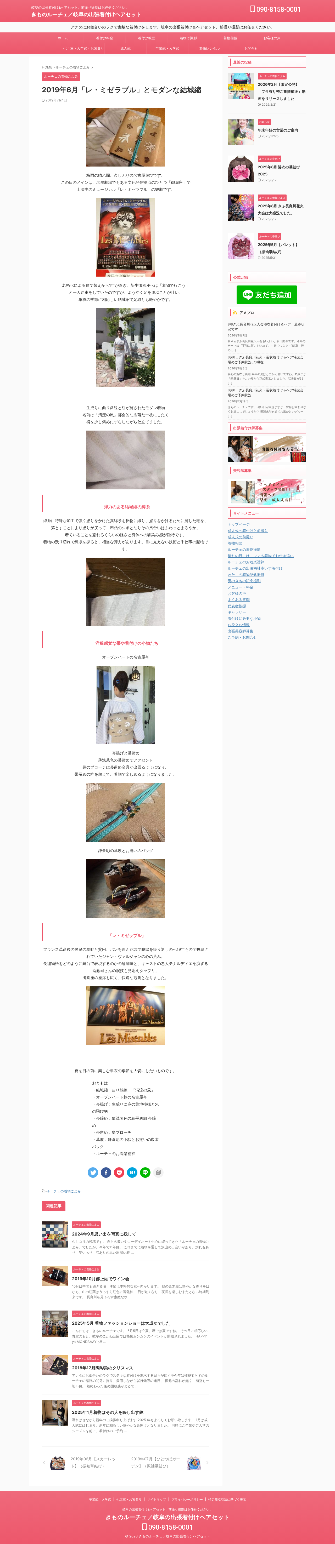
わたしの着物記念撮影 (246, 574)
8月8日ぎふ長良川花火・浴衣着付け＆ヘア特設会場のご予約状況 (265, 392)
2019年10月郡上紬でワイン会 (100, 1278)
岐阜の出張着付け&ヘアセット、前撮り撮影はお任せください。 (167, 1509)
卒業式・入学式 (167, 48)
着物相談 (230, 38)
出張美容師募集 (240, 631)
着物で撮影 (188, 38)
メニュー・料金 (240, 587)
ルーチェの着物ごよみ (64, 1191)
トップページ (239, 524)
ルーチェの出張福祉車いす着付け (255, 568)
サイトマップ (156, 1499)
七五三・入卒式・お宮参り (83, 48)
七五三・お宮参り (129, 1499)
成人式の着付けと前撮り (248, 530)
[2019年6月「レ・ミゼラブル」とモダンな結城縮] (132, 1172)
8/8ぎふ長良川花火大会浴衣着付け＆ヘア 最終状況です (266, 326)
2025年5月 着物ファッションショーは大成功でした (121, 1323)
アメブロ (246, 312)
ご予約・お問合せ (242, 637)
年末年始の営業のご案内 (278, 130)
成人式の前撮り (240, 537)
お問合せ (251, 48)
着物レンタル (209, 48)
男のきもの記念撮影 (244, 581)
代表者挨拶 (237, 606)
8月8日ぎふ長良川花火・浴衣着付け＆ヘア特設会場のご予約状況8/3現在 (265, 359)
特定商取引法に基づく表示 (227, 1499)
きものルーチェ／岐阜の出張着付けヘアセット (86, 14)
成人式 (125, 48)
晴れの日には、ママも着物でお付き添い (261, 555)
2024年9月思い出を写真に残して (104, 1234)
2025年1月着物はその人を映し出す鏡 (107, 1412)
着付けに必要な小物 (244, 618)
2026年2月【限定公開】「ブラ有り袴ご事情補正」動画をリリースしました (281, 91)
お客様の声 (272, 38)
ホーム (63, 38)
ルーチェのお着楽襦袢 (246, 562)
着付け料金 (104, 38)
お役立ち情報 (239, 624)
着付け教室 (146, 38)
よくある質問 (239, 599)
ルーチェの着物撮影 (244, 549)
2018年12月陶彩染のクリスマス (102, 1367)
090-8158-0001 (278, 9)
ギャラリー (237, 612)
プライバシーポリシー (187, 1499)
